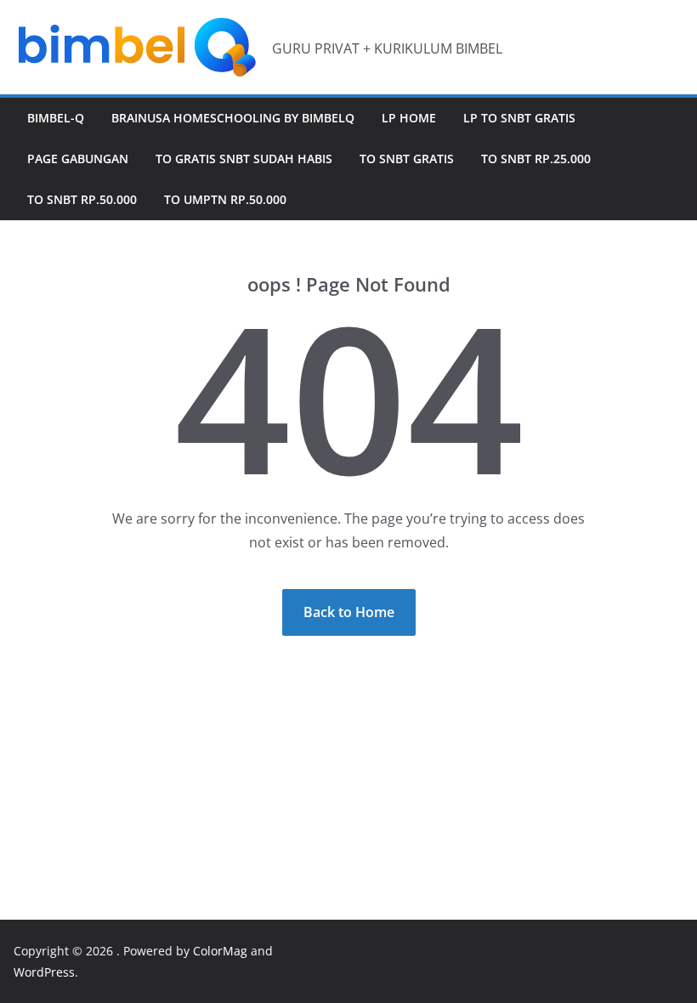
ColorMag (220, 951)
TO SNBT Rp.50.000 (82, 199)
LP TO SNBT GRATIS (519, 118)
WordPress (44, 972)
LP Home (409, 118)
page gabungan (77, 158)
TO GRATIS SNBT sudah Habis (244, 158)
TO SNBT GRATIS (407, 158)
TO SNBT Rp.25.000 (536, 158)
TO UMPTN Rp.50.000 (225, 199)
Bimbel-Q (55, 118)
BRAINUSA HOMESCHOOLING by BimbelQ (232, 118)
